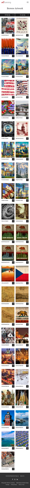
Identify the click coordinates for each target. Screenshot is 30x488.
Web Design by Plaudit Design (22, 482)
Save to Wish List (13, 35)
